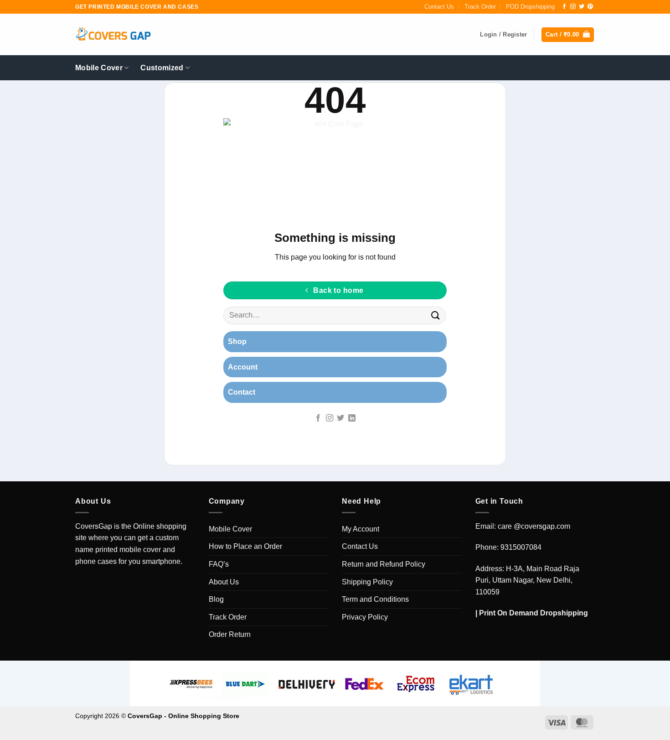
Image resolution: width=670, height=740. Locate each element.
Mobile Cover (99, 68)
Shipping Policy (367, 582)
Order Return (230, 634)
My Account (360, 529)
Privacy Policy (365, 617)
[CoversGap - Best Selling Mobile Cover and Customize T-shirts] (113, 35)
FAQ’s (219, 564)
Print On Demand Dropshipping (533, 613)
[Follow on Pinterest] (590, 7)
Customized (161, 68)
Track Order (480, 6)
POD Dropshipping (530, 6)
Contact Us (439, 6)
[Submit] (436, 315)
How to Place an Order (245, 546)
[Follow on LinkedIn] (352, 418)
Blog (216, 599)
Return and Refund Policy (383, 564)
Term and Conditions (375, 599)
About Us (224, 582)
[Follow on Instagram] (573, 7)
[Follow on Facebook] (564, 7)
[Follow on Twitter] (581, 7)
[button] (567, 34)
